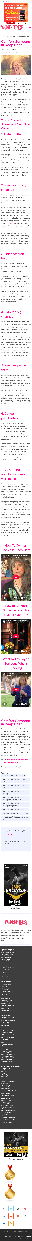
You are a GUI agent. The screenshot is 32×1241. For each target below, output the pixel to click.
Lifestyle (13, 49)
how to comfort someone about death (13, 781)
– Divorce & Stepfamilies (7, 1034)
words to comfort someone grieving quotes (15, 818)
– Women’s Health (6, 957)
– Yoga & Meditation (6, 960)
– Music (3, 1073)
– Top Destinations (6, 993)
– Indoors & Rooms (6, 1121)
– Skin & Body (5, 976)
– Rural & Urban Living (7, 1091)
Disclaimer (28, 1236)
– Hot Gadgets (5, 1018)
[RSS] (11, 1223)
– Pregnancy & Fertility (7, 1044)
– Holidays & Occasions (7, 1104)
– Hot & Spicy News (6, 1068)
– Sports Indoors (5, 989)
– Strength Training (6, 1010)
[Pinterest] (8, 1)
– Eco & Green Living (6, 1085)
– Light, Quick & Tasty (7, 1105)
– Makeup (3, 972)
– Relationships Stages (7, 1056)
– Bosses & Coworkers (7, 1032)
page (12, 223)
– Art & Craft (4, 1083)
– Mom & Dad (4, 1039)
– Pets (3, 1042)
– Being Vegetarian (6, 1100)
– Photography (5, 986)
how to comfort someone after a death (13, 787)
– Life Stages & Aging (7, 954)
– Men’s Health (5, 955)
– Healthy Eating (5, 1102)
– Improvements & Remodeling (9, 1119)
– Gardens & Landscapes (8, 1117)
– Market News (5, 1022)
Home (5, 1236)
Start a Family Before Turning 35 (15, 831)
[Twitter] (3, 1)
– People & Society (6, 1088)
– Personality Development (8, 1090)
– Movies (3, 1071)
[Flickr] (19, 1)
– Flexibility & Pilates (6, 1003)
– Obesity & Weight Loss (7, 1005)
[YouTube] (15, 1)
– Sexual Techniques (6, 1059)
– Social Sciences (6, 1093)
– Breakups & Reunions (7, 1051)
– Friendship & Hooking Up (8, 1054)
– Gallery (3, 1116)
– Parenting (4, 1040)
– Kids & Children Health (7, 1037)
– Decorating (4, 1114)
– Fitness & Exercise (6, 1001)
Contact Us (20, 1236)
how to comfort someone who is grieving (13, 793)
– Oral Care (4, 974)
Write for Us (18, 1239)
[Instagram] (6, 1)
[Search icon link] (29, 2)
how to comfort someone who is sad (15, 809)
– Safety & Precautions (7, 988)
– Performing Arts (6, 1075)
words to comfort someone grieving (15, 813)
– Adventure (4, 983)
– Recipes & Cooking (6, 1109)
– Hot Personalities (6, 1070)
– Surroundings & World (7, 1095)
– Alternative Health (6, 950)
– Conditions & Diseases (7, 952)
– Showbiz (4, 1076)
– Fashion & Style (5, 969)
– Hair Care (4, 971)
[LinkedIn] (10, 1)
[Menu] (30, 28)
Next (6, 847)
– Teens (3, 1045)
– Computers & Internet (7, 1017)
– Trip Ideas (4, 994)
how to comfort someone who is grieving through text (13, 805)
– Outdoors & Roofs (6, 1122)
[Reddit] (12, 1)
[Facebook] (1, 1)
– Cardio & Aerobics (6, 1000)
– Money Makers (5, 1025)
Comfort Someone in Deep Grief (13, 776)
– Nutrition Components (7, 1107)
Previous (9, 834)
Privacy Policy (27, 1239)
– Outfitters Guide (6, 984)
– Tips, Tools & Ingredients (8, 1110)
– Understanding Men (7, 1061)
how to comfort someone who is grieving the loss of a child (13, 799)
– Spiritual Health (5, 959)
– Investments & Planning (8, 1020)
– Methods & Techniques (7, 1023)
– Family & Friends (6, 1035)
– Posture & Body (5, 1008)
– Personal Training (6, 1006)
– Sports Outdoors (6, 991)
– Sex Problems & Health (7, 1058)
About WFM (12, 1236)
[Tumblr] (17, 1)
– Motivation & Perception (8, 1086)
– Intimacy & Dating (6, 1053)
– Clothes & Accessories (7, 967)
